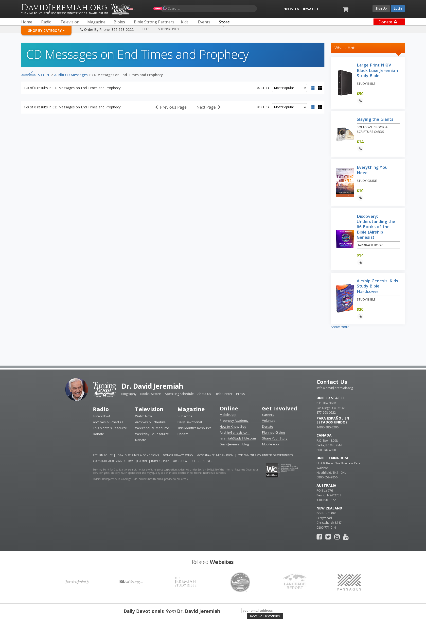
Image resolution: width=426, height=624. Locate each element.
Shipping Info (168, 29)
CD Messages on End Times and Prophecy (127, 74)
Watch (311, 9)
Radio (101, 409)
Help (145, 29)
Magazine (191, 409)
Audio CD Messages (71, 74)
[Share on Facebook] (367, 101)
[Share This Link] (360, 101)
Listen (293, 9)
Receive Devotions (265, 616)
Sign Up (381, 8)
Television (149, 409)
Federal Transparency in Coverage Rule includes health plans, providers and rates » (140, 479)
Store (44, 74)
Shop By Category (45, 30)
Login (398, 8)
